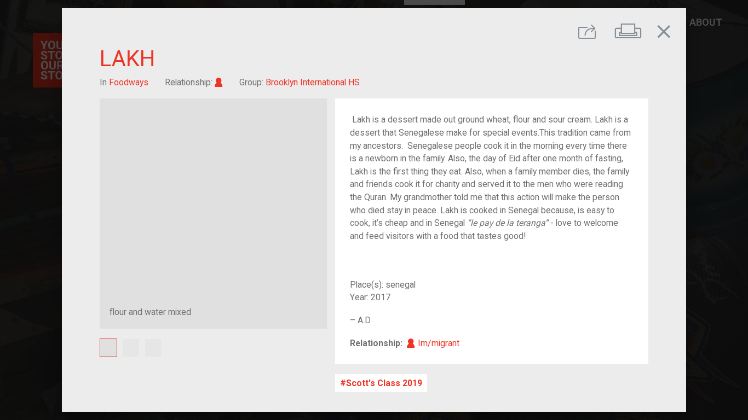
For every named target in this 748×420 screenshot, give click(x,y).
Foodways (128, 82)
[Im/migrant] (219, 82)
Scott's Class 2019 (384, 383)
